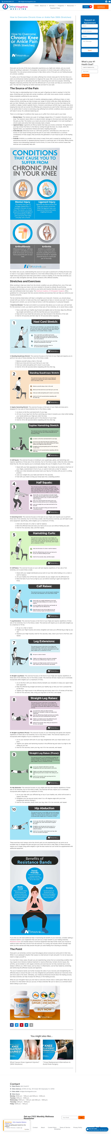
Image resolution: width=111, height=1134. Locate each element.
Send (89, 50)
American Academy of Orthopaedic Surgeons (50, 291)
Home (37, 5)
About (43, 1127)
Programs (61, 5)
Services (52, 5)
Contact (35, 1127)
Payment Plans (55, 8)
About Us (43, 5)
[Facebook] (106, 1)
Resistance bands (15, 941)
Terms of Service (65, 1127)
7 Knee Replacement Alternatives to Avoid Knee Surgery (56, 1063)
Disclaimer (57, 1129)
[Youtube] (109, 1)
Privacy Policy (77, 1127)
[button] (12, 1025)
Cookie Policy (52, 1127)
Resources (70, 5)
